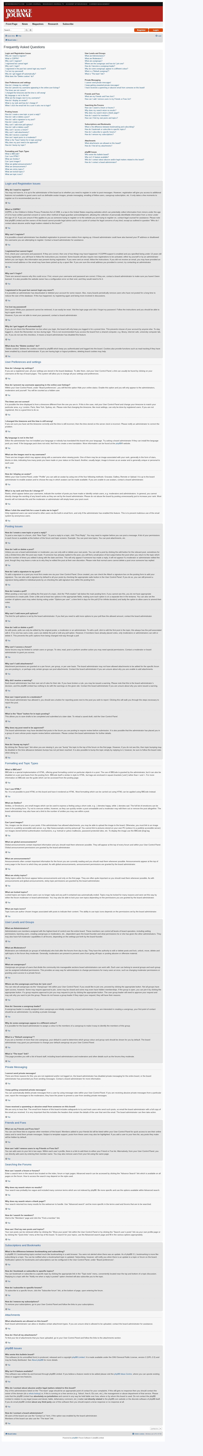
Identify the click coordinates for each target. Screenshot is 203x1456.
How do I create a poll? (14, 122)
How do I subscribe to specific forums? (100, 132)
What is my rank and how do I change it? (21, 103)
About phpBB (37, 1360)
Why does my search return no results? (100, 110)
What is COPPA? (12, 58)
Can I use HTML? (12, 156)
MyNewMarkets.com (14, 4)
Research (53, 24)
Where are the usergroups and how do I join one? (104, 64)
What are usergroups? (93, 61)
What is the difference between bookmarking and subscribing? (109, 127)
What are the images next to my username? (22, 98)
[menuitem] (18, 36)
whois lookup (34, 1393)
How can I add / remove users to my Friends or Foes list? (108, 99)
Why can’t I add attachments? (17, 132)
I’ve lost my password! (14, 71)
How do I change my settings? (17, 85)
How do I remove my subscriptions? (99, 134)
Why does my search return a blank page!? (102, 113)
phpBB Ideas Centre (123, 1374)
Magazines (38, 24)
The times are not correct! (15, 90)
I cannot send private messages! (98, 83)
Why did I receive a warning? (16, 135)
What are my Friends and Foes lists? (99, 96)
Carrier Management (99, 4)
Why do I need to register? (15, 56)
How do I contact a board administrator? (101, 162)
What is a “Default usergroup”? (97, 71)
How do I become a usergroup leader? (100, 66)
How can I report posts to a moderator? (20, 137)
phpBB (119, 443)
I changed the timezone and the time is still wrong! (25, 93)
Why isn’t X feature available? (97, 157)
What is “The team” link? (94, 74)
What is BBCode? (12, 154)
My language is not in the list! (17, 95)
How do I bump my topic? (15, 145)
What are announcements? (16, 167)
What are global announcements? (18, 164)
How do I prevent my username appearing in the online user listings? (32, 88)
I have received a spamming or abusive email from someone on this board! (115, 88)
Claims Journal (33, 4)
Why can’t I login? (12, 66)
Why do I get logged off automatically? (20, 74)
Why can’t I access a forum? (16, 130)
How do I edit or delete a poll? (17, 127)
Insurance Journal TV (53, 4)
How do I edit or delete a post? (17, 117)
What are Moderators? (93, 58)
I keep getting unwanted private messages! (102, 85)
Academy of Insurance (76, 4)
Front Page (11, 24)
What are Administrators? (95, 56)
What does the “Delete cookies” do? (19, 76)
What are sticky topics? (14, 169)
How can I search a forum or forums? (99, 108)
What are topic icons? (14, 174)
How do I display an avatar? (16, 100)
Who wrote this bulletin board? (97, 154)
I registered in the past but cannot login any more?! (25, 69)
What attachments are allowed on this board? (103, 143)
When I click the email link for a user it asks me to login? (28, 105)
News (25, 24)
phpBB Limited (78, 1357)
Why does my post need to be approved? (21, 142)
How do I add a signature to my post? (20, 119)
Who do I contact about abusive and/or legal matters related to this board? (114, 160)
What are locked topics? (14, 172)
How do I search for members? (97, 115)
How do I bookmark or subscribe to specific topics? (105, 129)
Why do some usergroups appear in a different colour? (106, 69)
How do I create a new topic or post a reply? (22, 114)
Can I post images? (13, 161)
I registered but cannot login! (16, 64)
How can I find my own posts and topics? (101, 118)
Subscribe (68, 24)
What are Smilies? (12, 159)
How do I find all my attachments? (98, 146)
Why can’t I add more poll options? (19, 125)
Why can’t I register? (13, 61)
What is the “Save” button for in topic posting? (23, 140)
